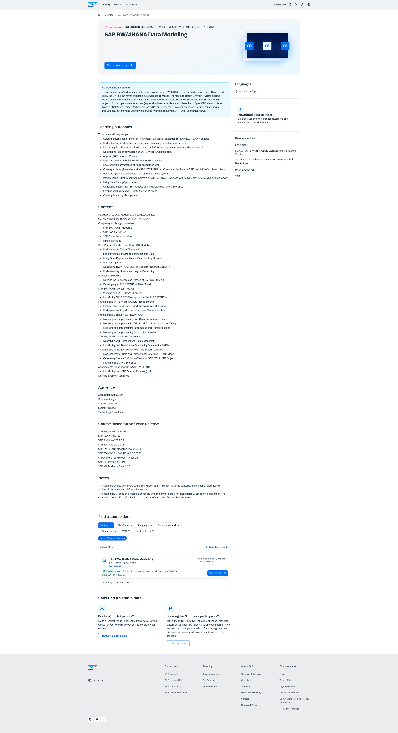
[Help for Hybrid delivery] (153, 531)
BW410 (239, 150)
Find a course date (118, 65)
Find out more (178, 643)
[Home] (99, 15)
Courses (109, 15)
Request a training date (114, 635)
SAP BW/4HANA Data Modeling (131, 559)
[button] (106, 525)
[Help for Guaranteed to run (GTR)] (129, 531)
